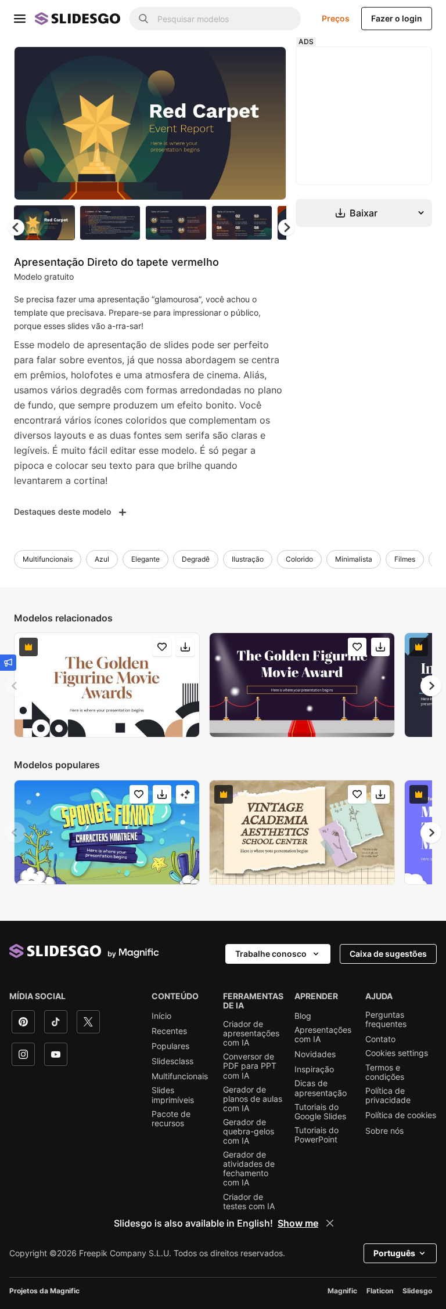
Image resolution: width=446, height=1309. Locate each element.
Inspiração (314, 1069)
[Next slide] (268, 123)
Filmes (404, 559)
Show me (298, 1223)
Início (161, 1016)
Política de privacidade (388, 1095)
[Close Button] (329, 1223)
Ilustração (248, 559)
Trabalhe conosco (271, 954)
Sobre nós (384, 1131)
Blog (302, 1016)
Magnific (342, 1290)
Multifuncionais (48, 559)
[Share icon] (266, 65)
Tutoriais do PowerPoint (316, 1135)
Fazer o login (396, 18)
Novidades (315, 1054)
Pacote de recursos (171, 1118)
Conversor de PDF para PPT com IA (249, 1066)
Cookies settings (396, 1053)
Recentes (169, 1031)
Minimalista (353, 559)
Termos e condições (384, 1072)
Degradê (196, 559)
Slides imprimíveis (173, 1095)
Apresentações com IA (322, 1034)
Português (394, 1253)
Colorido (299, 559)
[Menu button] (20, 18)
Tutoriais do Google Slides (320, 1111)
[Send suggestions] (8, 662)
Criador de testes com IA (249, 1201)
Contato (380, 1039)
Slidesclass (172, 1061)
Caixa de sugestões (388, 954)
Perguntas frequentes (386, 1019)
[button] (286, 227)
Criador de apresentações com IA (251, 1033)
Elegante (145, 559)
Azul (102, 559)
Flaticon (379, 1290)
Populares (170, 1046)
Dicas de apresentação (320, 1088)
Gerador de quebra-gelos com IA (248, 1131)
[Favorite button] (236, 65)
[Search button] (143, 18)
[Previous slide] (15, 685)
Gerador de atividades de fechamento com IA (249, 1168)
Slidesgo (417, 1290)
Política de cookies (400, 1115)
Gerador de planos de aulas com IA (252, 1099)
